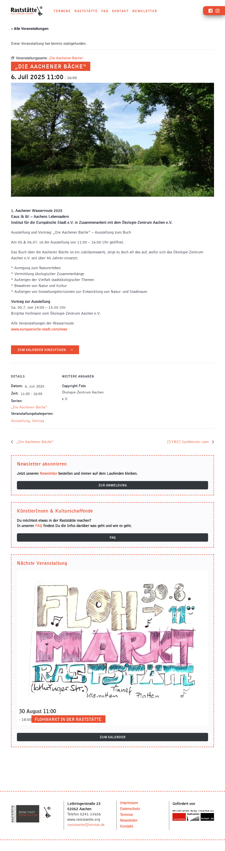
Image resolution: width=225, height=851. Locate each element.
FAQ (104, 11)
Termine (62, 11)
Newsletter (144, 11)
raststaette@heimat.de (86, 824)
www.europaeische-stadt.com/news (39, 329)
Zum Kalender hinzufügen (42, 350)
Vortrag (38, 420)
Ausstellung (20, 420)
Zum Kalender (112, 737)
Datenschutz (130, 808)
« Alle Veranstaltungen (30, 28)
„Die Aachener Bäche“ (29, 407)
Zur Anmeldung (112, 485)
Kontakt (120, 11)
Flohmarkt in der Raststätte (68, 719)
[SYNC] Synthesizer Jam (188, 441)
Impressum (129, 802)
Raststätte (86, 11)
